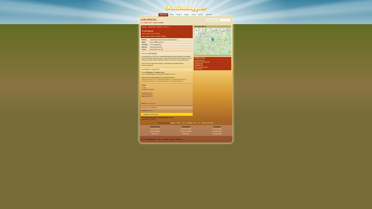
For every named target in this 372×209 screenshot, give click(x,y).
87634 (151, 44)
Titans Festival (198, 68)
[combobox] (218, 20)
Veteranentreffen (176, 81)
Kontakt (163, 36)
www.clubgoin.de (151, 103)
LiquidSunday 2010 (200, 60)
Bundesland (189, 122)
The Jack (172, 74)
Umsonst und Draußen (207, 122)
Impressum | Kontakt (168, 139)
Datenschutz (178, 139)
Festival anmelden (155, 128)
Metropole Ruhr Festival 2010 (202, 62)
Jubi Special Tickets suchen (150, 114)
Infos (147, 36)
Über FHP (209, 14)
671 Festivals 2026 (217, 131)
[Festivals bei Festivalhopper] (186, 6)
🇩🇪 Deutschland (159, 42)
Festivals (163, 14)
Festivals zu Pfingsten (186, 131)
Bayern (152, 42)
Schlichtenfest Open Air (148, 79)
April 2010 (159, 27)
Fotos (194, 14)
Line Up (152, 36)
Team (159, 139)
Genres (178, 122)
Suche (200, 14)
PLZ (195, 122)
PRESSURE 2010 (199, 65)
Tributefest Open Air (163, 81)
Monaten (172, 122)
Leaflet (215, 54)
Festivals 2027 (155, 133)
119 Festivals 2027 (217, 128)
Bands (187, 14)
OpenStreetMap (222, 54)
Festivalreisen (185, 133)
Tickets (178, 14)
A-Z (199, 122)
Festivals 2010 (151, 27)
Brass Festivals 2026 (186, 128)
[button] (212, 39)
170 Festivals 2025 (217, 133)
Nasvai (144, 74)
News (171, 14)
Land (183, 122)
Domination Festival (178, 79)
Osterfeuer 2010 (199, 63)
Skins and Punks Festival (201, 67)
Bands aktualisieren (155, 131)
